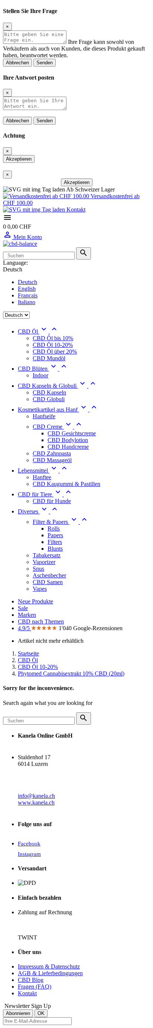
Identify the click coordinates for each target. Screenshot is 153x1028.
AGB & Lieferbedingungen (50, 973)
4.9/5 (24, 628)
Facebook (29, 844)
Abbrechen (17, 62)
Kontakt (75, 209)
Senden (44, 62)
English (27, 289)
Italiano (26, 302)
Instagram (29, 854)
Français (28, 295)
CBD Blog (30, 980)
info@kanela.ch (36, 796)
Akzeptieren (19, 159)
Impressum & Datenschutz (49, 966)
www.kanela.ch (36, 802)
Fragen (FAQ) (34, 986)
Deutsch (27, 282)
